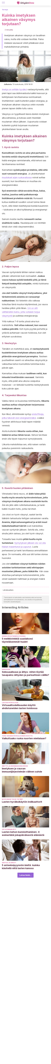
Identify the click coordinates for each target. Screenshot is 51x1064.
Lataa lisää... (25, 875)
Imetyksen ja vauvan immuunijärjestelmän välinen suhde (22, 770)
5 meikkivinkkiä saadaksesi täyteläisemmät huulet (17, 640)
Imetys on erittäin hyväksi (14, 89)
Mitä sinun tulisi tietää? (12, 799)
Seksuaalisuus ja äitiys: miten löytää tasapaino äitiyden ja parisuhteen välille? (25, 673)
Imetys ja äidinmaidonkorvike (15, 766)
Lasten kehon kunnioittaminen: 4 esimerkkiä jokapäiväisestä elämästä (23, 833)
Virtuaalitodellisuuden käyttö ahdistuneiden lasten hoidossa (19, 707)
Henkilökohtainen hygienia (14, 636)
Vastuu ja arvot (9, 863)
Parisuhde (6, 669)
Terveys (5, 10)
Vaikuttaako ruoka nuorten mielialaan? (24, 738)
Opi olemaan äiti (9, 829)
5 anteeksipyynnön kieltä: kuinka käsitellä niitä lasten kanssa (21, 867)
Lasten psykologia (10, 702)
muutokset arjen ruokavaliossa (17, 177)
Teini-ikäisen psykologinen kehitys (17, 736)
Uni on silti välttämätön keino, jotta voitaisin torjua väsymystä (21, 312)
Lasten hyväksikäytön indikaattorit (22, 801)
